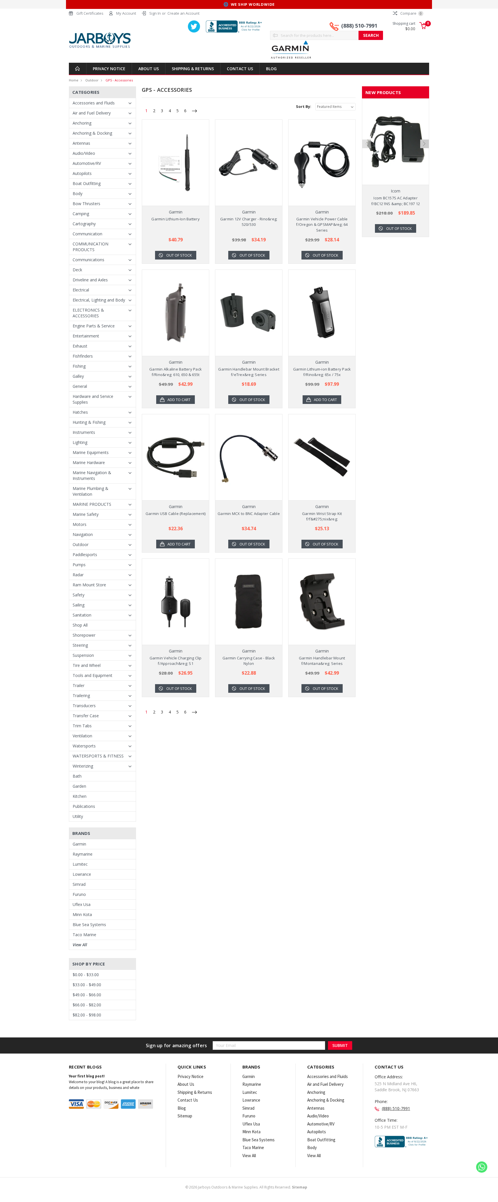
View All (80, 944)
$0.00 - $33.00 (86, 974)
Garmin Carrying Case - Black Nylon (248, 660)
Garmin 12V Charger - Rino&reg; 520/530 (249, 221)
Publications (84, 806)
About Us (148, 68)
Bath (77, 776)
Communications (88, 259)
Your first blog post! (87, 1076)
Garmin (79, 844)
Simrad (79, 884)
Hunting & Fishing (89, 422)
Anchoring (82, 123)
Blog (271, 68)
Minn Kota (82, 914)
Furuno (79, 894)
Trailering (81, 695)
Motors (79, 524)
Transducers (84, 705)
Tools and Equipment (92, 675)
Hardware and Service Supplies (93, 399)
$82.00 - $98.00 (87, 1015)
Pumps (79, 564)
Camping (81, 213)
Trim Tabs (82, 725)
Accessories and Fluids (94, 103)
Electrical (81, 290)
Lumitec (80, 864)
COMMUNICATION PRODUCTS (90, 246)
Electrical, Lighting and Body (99, 300)
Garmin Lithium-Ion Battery (175, 219)
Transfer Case (86, 715)
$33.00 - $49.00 (87, 984)
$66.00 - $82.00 (87, 1005)
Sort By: (303, 106)
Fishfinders (83, 356)
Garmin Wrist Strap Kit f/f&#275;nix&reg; (322, 516)
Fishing (79, 366)
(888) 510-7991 (359, 25)
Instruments (84, 432)
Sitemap (185, 1116)
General (80, 386)
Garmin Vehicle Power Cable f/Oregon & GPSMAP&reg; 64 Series (322, 224)
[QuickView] (171, 162)
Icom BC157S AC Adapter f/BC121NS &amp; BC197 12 (395, 200)
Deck (77, 269)
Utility (78, 816)
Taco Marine (84, 934)
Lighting (80, 442)
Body (77, 193)
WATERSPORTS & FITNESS (98, 756)
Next (424, 144)
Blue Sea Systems (89, 924)
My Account (126, 13)
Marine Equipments (91, 452)
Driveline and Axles (90, 280)
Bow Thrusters (86, 203)
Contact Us (240, 68)
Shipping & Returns (193, 68)
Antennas (81, 143)
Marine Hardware (89, 462)
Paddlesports (85, 554)
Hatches (80, 412)
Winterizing (83, 766)
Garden (79, 786)
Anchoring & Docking (92, 133)
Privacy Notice (109, 68)
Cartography (84, 223)
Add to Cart (178, 399)
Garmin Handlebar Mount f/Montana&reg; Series (322, 660)
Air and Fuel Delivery (92, 113)
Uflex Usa (81, 904)
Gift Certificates (89, 13)
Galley (78, 376)
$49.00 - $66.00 (87, 994)
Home (73, 80)
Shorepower (84, 635)
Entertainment (86, 336)
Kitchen (79, 796)
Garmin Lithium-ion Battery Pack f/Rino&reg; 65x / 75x (322, 372)
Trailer (78, 685)
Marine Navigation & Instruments (92, 475)
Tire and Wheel (87, 665)
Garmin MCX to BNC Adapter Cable (249, 513)
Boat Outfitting (87, 183)
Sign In (155, 13)
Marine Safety (86, 514)
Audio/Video (84, 153)
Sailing (78, 605)
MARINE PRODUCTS (92, 504)
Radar (78, 574)
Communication (87, 233)
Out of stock (179, 255)
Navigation (83, 534)
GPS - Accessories (119, 80)
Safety (78, 595)
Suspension (83, 655)
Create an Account (183, 13)
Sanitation (82, 615)
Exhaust (80, 346)
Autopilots (82, 173)
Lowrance (82, 874)
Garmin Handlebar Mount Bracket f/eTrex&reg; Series (248, 372)
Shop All (80, 625)
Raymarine (83, 854)
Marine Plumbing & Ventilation (90, 491)
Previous (366, 144)
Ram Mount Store (89, 584)
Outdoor (92, 80)
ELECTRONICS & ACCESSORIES (88, 312)
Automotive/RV (87, 163)
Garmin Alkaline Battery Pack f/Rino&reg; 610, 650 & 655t (175, 372)
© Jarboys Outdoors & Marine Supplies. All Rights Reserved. (246, 1187)
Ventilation (82, 736)
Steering (80, 645)
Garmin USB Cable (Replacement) (176, 513)
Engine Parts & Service (94, 326)
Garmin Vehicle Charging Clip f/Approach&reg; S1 (176, 660)
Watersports (84, 746)
